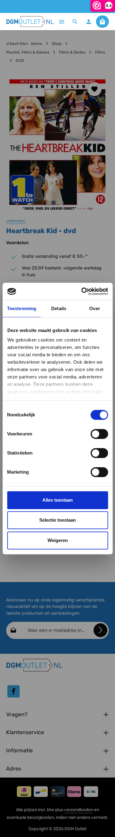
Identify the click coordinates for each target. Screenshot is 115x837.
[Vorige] (17, 143)
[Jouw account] (88, 21)
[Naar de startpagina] (30, 21)
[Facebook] (13, 691)
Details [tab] (58, 308)
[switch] (99, 434)
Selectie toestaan (57, 520)
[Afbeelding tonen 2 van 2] (61, 202)
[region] (57, 143)
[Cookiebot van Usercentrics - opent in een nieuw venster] (82, 291)
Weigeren (58, 540)
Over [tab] (94, 308)
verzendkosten (78, 809)
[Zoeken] (75, 21)
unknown (15, 221)
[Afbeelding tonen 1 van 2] (53, 202)
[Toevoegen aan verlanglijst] (94, 89)
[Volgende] (97, 143)
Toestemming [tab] (21, 308)
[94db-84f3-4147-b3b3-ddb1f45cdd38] (57, 143)
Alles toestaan (57, 500)
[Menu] (62, 21)
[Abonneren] (100, 630)
